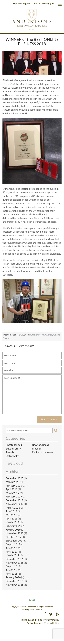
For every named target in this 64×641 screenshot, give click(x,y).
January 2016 (13, 577)
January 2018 (13, 529)
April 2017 (11, 551)
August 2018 (13, 507)
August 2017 (13, 544)
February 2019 (14, 496)
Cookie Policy (51, 623)
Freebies (37, 448)
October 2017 (13, 536)
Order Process (35, 623)
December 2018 (14, 500)
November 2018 (14, 503)
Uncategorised (14, 444)
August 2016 (13, 566)
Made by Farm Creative (32, 609)
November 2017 (14, 533)
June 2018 (11, 511)
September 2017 (15, 540)
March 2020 (12, 481)
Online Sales (12, 455)
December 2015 (14, 581)
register (27, 3)
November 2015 (14, 584)
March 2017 (12, 555)
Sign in (16, 3)
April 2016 (11, 573)
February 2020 (14, 485)
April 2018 (11, 518)
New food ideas (40, 444)
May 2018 (11, 514)
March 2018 (12, 522)
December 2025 (14, 478)
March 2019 (12, 492)
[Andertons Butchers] (32, 19)
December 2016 (14, 558)
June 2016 (11, 569)
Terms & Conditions (31, 619)
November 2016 (14, 562)
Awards (48, 334)
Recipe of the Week (42, 452)
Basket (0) (42, 3)
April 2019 (11, 489)
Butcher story (36, 334)
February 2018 (14, 525)
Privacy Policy (51, 619)
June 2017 (11, 547)
